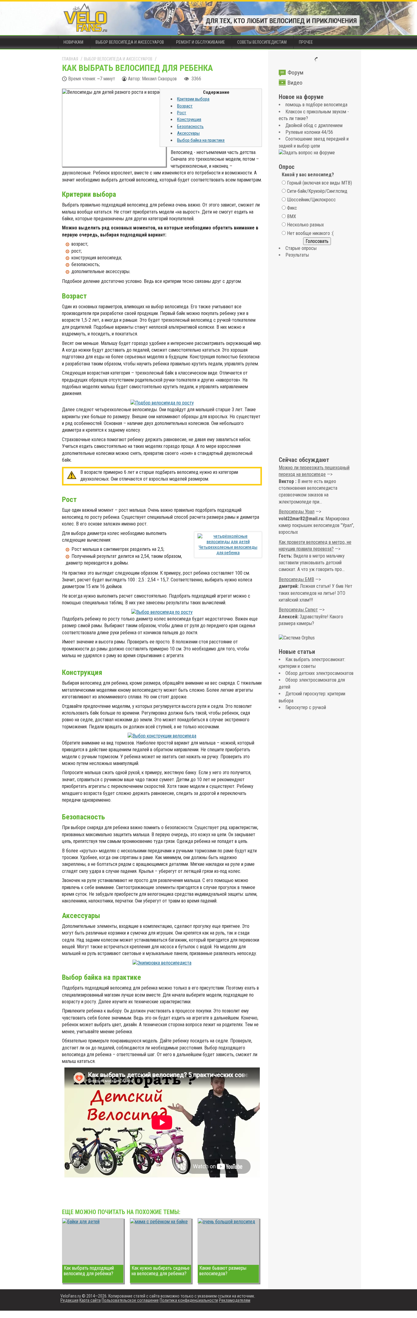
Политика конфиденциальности (189, 1300)
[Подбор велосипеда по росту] (162, 403)
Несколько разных (305, 225)
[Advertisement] (317, 357)
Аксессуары (188, 133)
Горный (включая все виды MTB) (319, 183)
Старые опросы (301, 248)
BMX (291, 216)
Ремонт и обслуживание (200, 42)
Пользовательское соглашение (130, 1300)
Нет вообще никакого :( (310, 233)
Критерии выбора (193, 99)
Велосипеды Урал (296, 511)
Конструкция (189, 119)
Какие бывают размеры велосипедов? (222, 1270)
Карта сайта (90, 1300)
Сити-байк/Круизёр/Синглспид (317, 191)
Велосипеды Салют (298, 610)
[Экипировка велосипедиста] (161, 963)
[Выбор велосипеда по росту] (162, 612)
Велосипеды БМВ (296, 579)
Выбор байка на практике (201, 140)
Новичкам (73, 42)
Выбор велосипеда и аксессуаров (130, 42)
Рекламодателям (234, 1300)
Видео (295, 82)
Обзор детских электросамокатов (319, 673)
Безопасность (190, 126)
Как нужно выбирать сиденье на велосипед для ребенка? (161, 1270)
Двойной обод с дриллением (314, 125)
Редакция (69, 1300)
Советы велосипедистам (262, 42)
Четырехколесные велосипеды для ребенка (228, 549)
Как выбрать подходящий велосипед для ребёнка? (89, 1270)
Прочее (306, 42)
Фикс (292, 208)
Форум (295, 72)
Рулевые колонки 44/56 (309, 132)
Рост (181, 112)
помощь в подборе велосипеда (316, 105)
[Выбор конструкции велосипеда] (162, 736)
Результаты (297, 255)
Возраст (185, 106)
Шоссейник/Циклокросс (311, 200)
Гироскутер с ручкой (305, 707)
